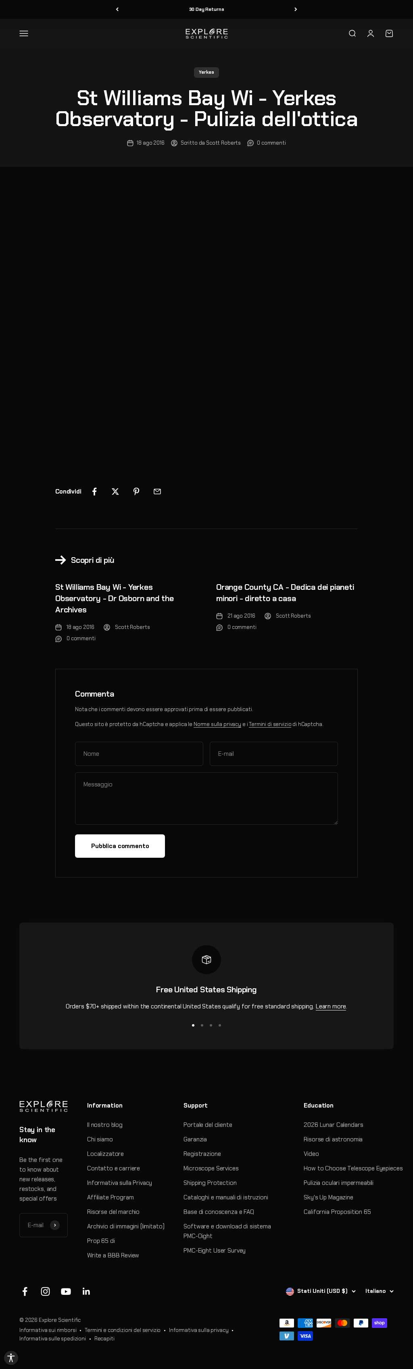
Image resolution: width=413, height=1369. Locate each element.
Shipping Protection (210, 1183)
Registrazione (202, 1154)
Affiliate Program (110, 1197)
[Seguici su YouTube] (65, 1291)
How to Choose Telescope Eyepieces (353, 1168)
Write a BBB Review (113, 1255)
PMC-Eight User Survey (215, 1251)
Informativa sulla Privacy (119, 1183)
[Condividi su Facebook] (94, 491)
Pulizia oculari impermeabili (338, 1183)
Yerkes (206, 72)
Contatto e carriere (113, 1168)
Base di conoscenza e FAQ (219, 1212)
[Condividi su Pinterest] (136, 491)
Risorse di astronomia (333, 1139)
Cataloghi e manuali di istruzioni (226, 1197)
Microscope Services (211, 1168)
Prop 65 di (101, 1241)
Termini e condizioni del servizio (123, 1330)
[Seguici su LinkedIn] (86, 1291)
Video (311, 1154)
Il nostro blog (105, 1125)
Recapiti (104, 1338)
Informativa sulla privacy (198, 1330)
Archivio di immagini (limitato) (125, 1226)
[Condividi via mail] (157, 491)
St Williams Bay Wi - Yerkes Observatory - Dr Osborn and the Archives (114, 598)
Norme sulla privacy (217, 724)
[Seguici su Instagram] (45, 1291)
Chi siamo (100, 1139)
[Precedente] (117, 9)
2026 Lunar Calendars (333, 1125)
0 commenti (271, 142)
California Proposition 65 (337, 1212)
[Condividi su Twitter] (115, 491)
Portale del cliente (208, 1125)
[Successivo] (295, 9)
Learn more (331, 1006)
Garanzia (195, 1139)
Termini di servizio (270, 724)
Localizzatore (105, 1154)
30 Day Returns (206, 9)
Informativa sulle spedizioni (52, 1338)
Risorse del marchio (113, 1212)
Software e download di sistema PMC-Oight (227, 1231)
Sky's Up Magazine (328, 1197)
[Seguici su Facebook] (24, 1291)
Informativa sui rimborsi (47, 1330)
